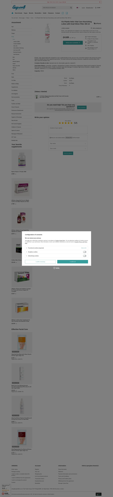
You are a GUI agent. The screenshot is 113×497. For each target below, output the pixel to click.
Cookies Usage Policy (60, 240)
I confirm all (72, 261)
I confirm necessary (40, 261)
